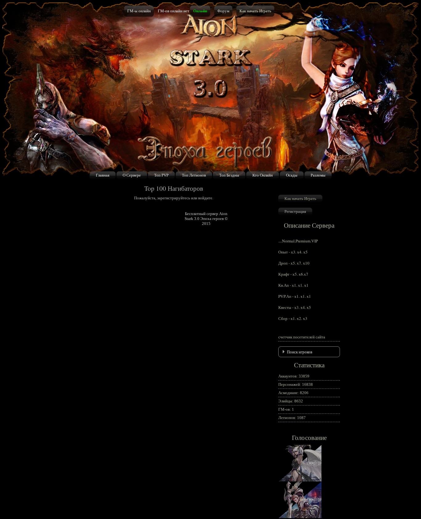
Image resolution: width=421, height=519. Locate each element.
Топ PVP (161, 175)
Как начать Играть (255, 11)
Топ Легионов (194, 175)
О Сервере (132, 175)
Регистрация (295, 211)
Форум (223, 11)
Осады (291, 175)
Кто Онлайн (262, 175)
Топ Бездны (229, 175)
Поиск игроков (299, 351)
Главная (102, 175)
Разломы (318, 175)
